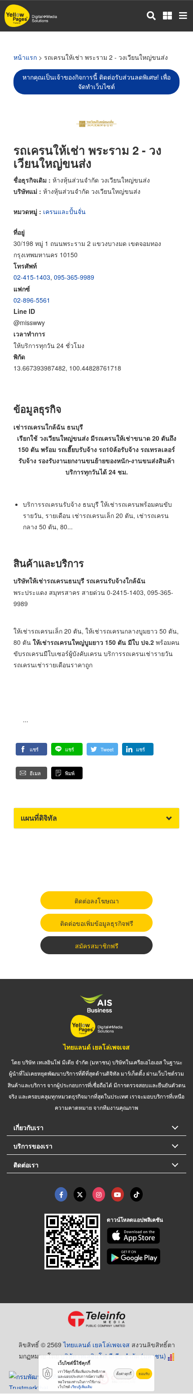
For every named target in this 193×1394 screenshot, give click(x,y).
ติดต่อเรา (26, 1164)
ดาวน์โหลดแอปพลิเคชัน (135, 1219)
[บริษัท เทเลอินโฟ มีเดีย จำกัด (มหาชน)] (96, 1319)
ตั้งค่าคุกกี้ (124, 1373)
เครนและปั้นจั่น (64, 211)
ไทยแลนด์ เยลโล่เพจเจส (96, 1046)
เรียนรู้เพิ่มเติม (81, 1386)
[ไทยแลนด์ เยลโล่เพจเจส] (80, 1194)
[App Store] (147, 1236)
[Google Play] (147, 1256)
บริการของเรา (33, 1145)
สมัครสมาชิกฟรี (96, 945)
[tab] (96, 818)
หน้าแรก (25, 57)
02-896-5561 (31, 299)
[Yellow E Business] (61, 1194)
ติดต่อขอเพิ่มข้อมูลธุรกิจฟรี (96, 923)
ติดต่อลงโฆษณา (97, 900)
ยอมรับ (144, 1373)
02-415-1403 (31, 277)
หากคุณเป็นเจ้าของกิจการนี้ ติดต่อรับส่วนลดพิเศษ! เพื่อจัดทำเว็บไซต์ (96, 81)
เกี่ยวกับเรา (28, 1127)
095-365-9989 (74, 277)
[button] (31, 749)
